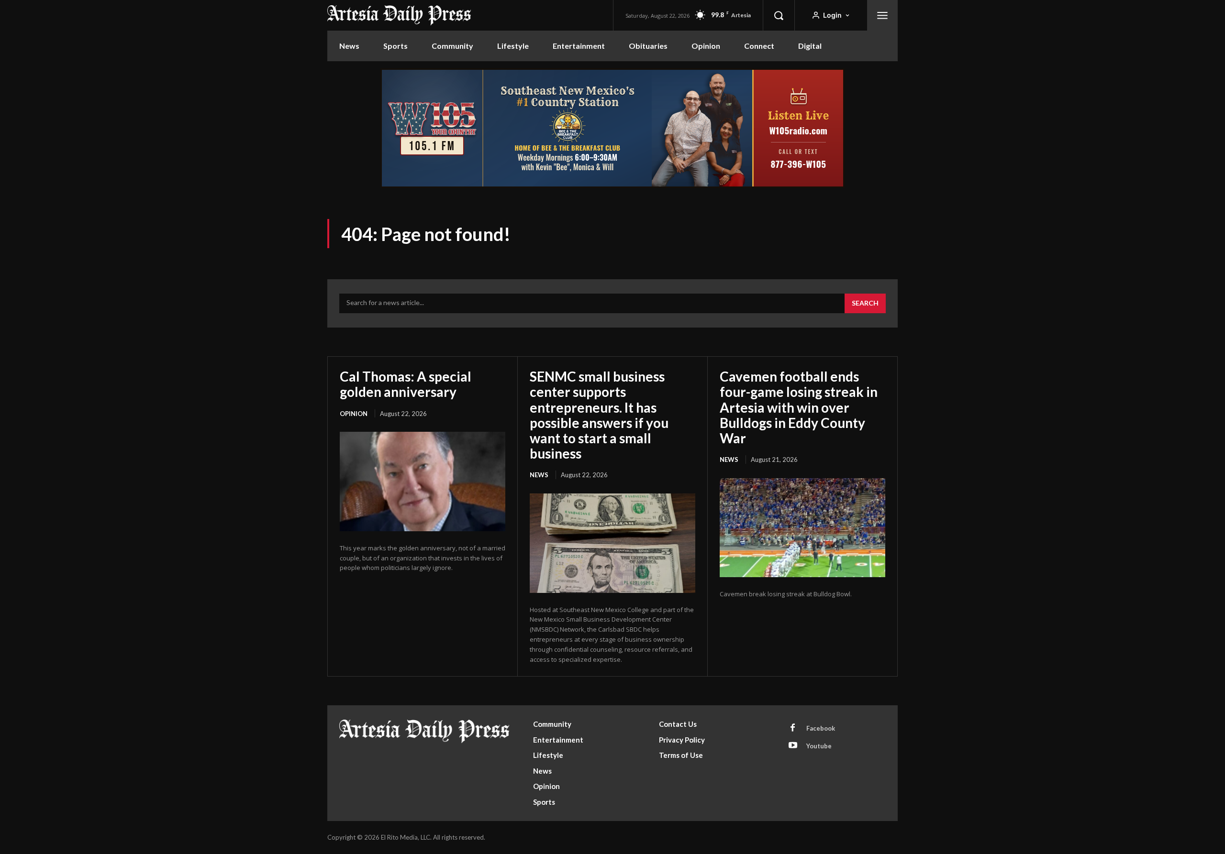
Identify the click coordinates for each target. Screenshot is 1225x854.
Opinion (354, 413)
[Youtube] (793, 746)
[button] (778, 15)
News (539, 475)
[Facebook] (793, 728)
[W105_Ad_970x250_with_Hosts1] (612, 185)
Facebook (820, 728)
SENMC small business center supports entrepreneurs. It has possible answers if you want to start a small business (599, 414)
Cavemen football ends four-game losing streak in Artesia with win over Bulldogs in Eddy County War (799, 407)
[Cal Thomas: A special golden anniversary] (422, 481)
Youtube (819, 746)
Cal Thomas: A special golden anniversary (405, 384)
